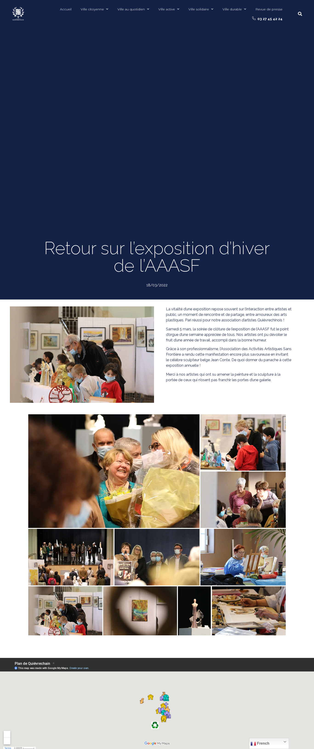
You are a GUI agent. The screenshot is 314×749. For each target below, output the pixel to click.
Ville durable (232, 9)
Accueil (65, 9)
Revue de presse (269, 9)
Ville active (166, 9)
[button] (267, 18)
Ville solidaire (198, 9)
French (262, 743)
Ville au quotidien (131, 9)
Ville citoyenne (92, 9)
